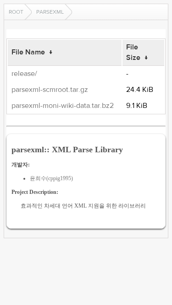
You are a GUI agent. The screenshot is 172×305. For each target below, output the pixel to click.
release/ (24, 73)
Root (16, 12)
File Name (28, 52)
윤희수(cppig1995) (51, 178)
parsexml (50, 12)
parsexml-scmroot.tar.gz (49, 89)
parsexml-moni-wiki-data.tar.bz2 (62, 105)
